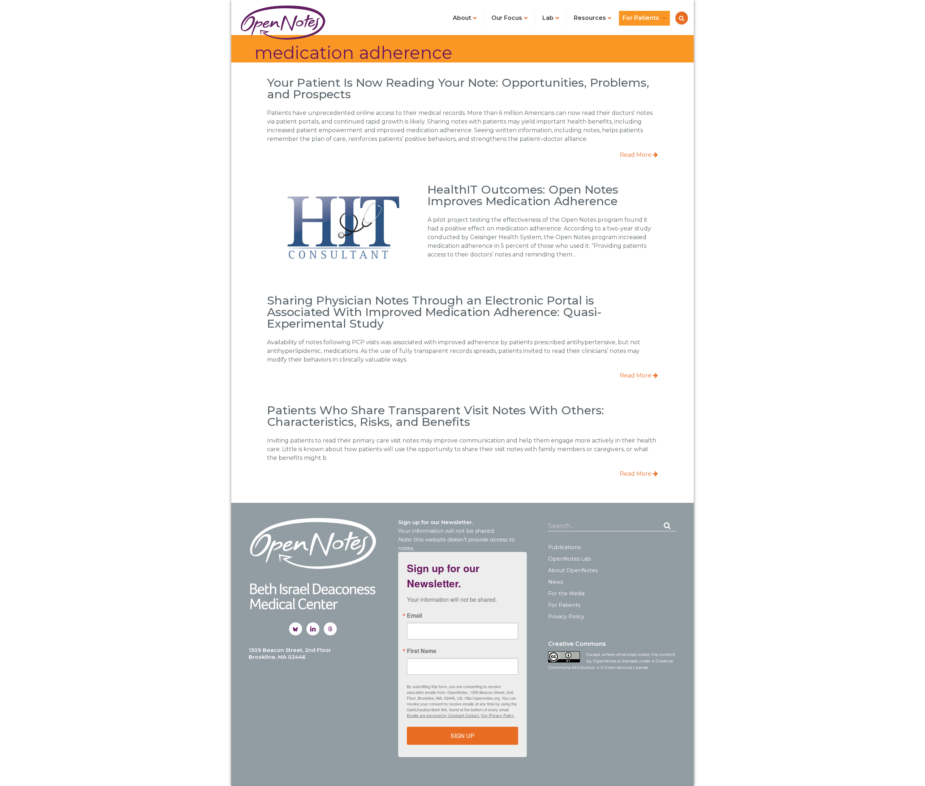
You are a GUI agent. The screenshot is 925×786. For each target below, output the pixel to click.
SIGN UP (462, 735)
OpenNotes (283, 22)
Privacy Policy (566, 616)
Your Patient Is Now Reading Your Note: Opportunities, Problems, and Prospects (458, 88)
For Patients (564, 605)
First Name (421, 651)
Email (414, 615)
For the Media (566, 593)
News (555, 582)
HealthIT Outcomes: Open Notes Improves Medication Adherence (522, 195)
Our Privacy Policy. (498, 715)
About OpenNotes (573, 570)
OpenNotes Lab (569, 559)
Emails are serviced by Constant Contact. (443, 715)
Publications (564, 547)
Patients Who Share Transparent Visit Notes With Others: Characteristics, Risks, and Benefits (435, 416)
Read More (636, 154)
